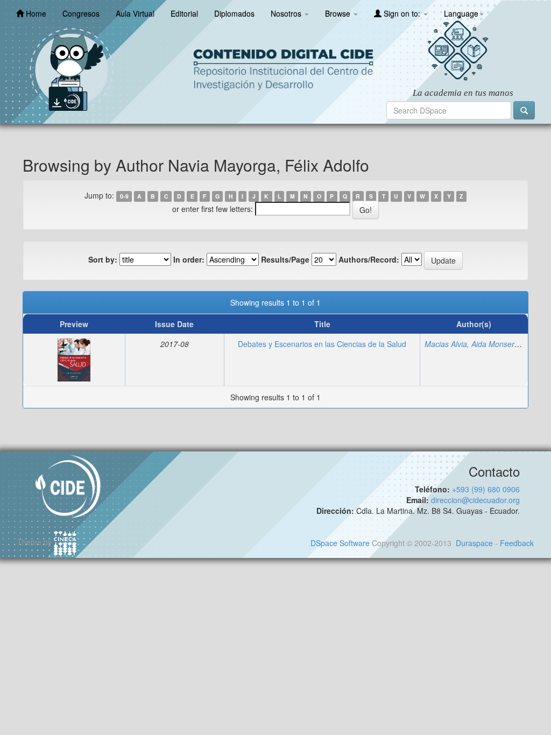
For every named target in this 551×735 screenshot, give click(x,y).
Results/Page (285, 259)
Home (35, 13)
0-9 (124, 196)
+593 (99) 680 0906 (486, 489)
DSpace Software (340, 543)
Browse (338, 13)
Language (461, 13)
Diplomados (234, 13)
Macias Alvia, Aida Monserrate (476, 343)
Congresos (81, 13)
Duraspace (474, 543)
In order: (188, 259)
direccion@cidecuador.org (475, 499)
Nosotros (287, 13)
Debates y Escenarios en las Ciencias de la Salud (322, 343)
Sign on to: (402, 13)
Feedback (517, 543)
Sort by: (102, 259)
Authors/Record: (368, 259)
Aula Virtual (135, 13)
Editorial (184, 13)
